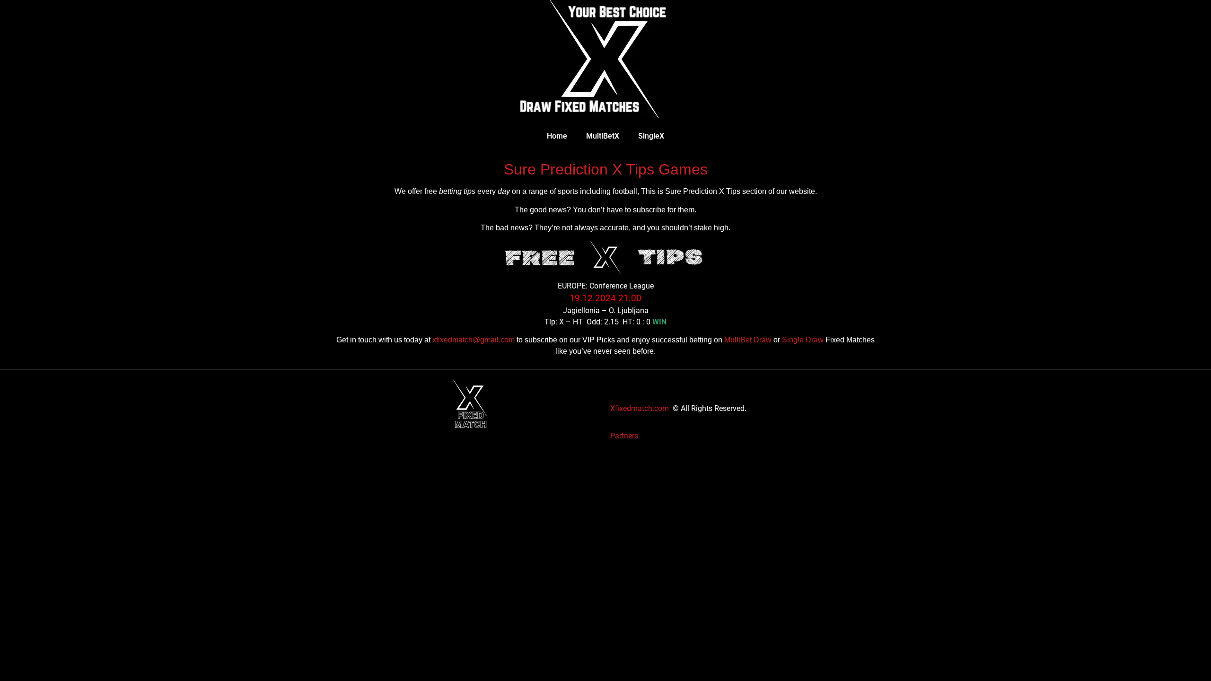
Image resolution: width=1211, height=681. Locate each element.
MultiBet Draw (748, 340)
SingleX (651, 135)
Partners (624, 435)
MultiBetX (602, 135)
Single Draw (803, 340)
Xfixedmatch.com (639, 408)
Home (557, 135)
